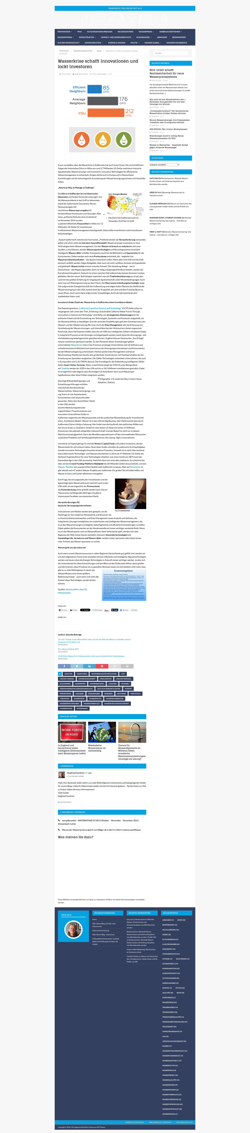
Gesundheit (168, 949)
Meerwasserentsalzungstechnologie (76, 689)
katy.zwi (130, 919)
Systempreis (169, 998)
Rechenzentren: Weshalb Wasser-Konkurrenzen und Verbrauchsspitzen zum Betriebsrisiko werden (169, 181)
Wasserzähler (66, 708)
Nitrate (167, 988)
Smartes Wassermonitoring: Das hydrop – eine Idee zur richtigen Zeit (170, 221)
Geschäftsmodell (123, 679)
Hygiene (167, 959)
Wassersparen (64, 37)
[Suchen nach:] (171, 53)
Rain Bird (80, 694)
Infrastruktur (86, 37)
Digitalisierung (170, 930)
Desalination (105, 679)
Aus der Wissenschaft (68, 43)
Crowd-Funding (67, 679)
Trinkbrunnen (170, 1007)
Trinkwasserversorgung (174, 1022)
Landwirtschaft (171, 973)
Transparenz (169, 1002)
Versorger (64, 699)
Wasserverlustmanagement (116, 704)
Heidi (129, 949)
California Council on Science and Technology (100, 308)
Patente (128, 689)
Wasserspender (170, 1090)
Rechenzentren (125, 32)
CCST (123, 674)
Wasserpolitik (170, 1065)
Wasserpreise (145, 32)
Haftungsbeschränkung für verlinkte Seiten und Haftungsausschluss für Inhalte (105, 941)
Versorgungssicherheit (174, 1041)
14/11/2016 (155, 107)
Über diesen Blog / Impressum (103, 934)
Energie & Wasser (116, 43)
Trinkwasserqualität (173, 1017)
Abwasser (162, 37)
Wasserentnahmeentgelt (174, 1051)
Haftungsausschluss (184, 1122)
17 (163, 107)
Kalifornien (65, 684)
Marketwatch (64, 592)
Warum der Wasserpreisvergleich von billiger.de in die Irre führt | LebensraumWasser (101, 830)
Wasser (167, 1046)
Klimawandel (143, 37)
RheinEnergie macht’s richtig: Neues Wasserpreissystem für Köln (167, 137)
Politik (134, 43)
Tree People (135, 694)
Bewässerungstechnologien (104, 674)
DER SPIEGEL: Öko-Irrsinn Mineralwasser (168, 129)
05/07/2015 (156, 80)
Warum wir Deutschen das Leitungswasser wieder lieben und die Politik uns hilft (171, 207)
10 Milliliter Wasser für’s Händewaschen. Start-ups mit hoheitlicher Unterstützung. (91, 656)
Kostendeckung (97, 684)
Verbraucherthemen (169, 32)
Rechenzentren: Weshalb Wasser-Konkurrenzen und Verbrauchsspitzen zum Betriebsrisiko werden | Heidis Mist (141, 934)
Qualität (167, 993)
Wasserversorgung (172, 1104)
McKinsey (125, 684)
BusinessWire (72, 589)
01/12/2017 (155, 141)
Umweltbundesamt (172, 1031)
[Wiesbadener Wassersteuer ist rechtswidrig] (102, 732)
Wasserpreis (169, 1070)
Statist (65, 368)
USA (165, 1036)
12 (163, 116)
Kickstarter (135, 467)
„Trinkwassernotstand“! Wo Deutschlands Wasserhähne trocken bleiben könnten (169, 112)
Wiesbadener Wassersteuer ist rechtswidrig (97, 748)
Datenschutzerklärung (100, 930)
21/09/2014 (155, 132)
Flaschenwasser (171, 944)
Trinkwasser (63, 32)
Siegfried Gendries (81, 74)
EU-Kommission (170, 939)
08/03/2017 (155, 150)
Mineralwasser (170, 983)
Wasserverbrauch (92, 704)
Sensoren (108, 694)
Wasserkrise (79, 699)
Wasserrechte (95, 699)
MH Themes (101, 1127)
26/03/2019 (155, 125)
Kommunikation (93, 43)
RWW (180, 993)
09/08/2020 (155, 116)
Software (121, 694)
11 (163, 125)
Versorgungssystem (82, 51)
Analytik (68, 674)
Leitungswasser (170, 978)
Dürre (166, 935)
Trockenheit (169, 1027)
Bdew (181, 920)
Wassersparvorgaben (69, 704)
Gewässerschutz (171, 954)
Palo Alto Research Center (108, 689)
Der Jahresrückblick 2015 (68, 649)
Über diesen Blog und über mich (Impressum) (104, 925)
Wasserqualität (170, 1080)
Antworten (65, 802)
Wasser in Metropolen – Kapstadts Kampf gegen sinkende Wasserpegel (169, 146)
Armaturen (82, 674)
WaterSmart (77, 345)
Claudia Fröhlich (133, 956)
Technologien (102, 74)
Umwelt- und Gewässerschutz (116, 37)
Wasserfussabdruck (177, 43)
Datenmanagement (87, 679)
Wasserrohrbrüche (114, 699)
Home (94, 919)
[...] (165, 93)
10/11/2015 (66, 74)
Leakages (113, 684)
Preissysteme (65, 694)
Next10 (83, 589)
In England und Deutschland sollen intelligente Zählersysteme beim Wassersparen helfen (72, 749)
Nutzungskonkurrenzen (99, 32)
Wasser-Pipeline (65, 467)
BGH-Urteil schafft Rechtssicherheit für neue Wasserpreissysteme (167, 73)
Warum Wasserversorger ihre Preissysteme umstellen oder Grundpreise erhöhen (170, 121)
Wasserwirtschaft (172, 1109)
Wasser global (152, 43)
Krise (94, 74)
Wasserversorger (171, 1099)
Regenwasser (179, 37)
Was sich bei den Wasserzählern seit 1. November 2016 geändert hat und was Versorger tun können (168, 102)
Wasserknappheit (172, 1061)
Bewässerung (169, 925)
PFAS (79, 32)
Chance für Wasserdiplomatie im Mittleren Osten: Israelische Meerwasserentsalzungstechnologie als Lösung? (132, 752)
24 (166, 80)
